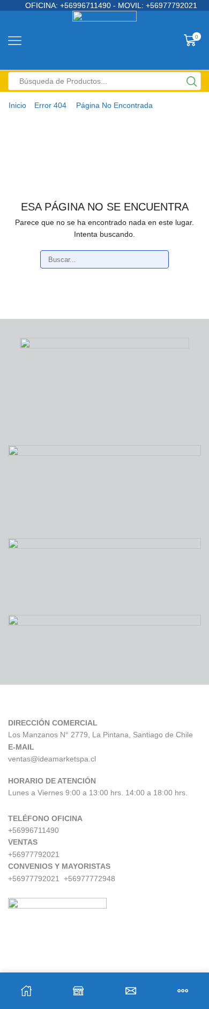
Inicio (17, 105)
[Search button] (191, 81)
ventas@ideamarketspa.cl (52, 758)
